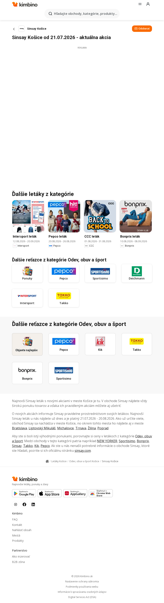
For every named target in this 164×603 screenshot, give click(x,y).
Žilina (92, 428)
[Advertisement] (82, 77)
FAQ (15, 519)
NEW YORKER (107, 441)
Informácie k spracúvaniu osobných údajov (82, 592)
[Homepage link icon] (47, 461)
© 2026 (82, 576)
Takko (28, 446)
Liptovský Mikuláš (42, 428)
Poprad (102, 428)
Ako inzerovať (21, 556)
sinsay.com (83, 450)
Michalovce (65, 428)
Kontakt (17, 525)
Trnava (80, 428)
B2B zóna (18, 562)
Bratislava (19, 428)
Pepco (45, 446)
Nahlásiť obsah (21, 530)
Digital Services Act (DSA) (82, 597)
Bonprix (143, 441)
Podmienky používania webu (82, 586)
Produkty (18, 540)
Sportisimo (127, 441)
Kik (36, 446)
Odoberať (144, 28)
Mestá (16, 535)
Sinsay (17, 446)
